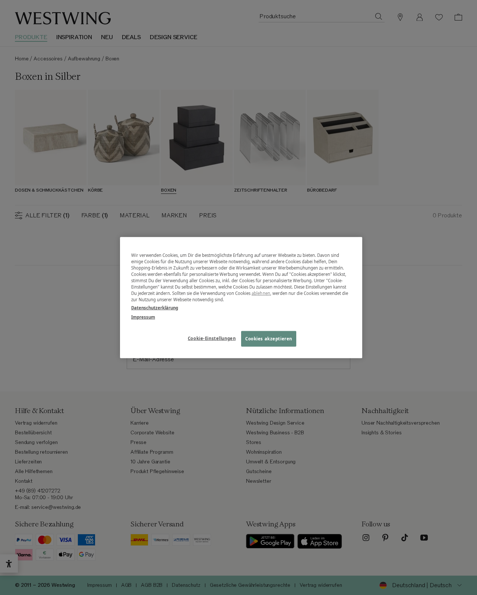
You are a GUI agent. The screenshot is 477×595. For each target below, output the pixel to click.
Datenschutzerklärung (154, 307)
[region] (241, 297)
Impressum (143, 316)
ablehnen (261, 293)
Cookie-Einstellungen (212, 338)
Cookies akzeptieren (268, 338)
